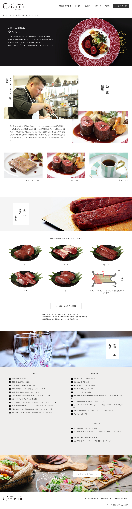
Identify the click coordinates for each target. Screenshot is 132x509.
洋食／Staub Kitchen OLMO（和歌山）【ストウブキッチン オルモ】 (94, 410)
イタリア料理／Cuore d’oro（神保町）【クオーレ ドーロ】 (29, 389)
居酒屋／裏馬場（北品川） (19, 378)
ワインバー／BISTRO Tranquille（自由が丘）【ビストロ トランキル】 (32, 412)
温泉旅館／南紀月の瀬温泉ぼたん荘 (84, 378)
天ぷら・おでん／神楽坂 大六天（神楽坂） (24, 399)
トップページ (7, 15)
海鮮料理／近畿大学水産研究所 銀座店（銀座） (25, 392)
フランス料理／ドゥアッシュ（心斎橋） (86, 428)
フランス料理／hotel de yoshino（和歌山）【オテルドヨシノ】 (92, 401)
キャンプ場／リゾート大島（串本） (84, 385)
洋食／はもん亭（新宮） (81, 414)
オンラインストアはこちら (86, 474)
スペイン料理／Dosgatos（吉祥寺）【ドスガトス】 (26, 385)
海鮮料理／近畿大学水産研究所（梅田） (86, 437)
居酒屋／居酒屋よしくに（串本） (84, 389)
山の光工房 (97, 6)
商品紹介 (87, 6)
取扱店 (107, 6)
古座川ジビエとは (65, 6)
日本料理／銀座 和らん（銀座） (21, 382)
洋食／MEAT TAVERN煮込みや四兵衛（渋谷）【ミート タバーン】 (31, 409)
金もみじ (78, 6)
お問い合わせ (104, 498)
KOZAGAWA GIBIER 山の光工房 (14, 7)
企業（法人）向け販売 (67, 306)
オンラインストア (121, 6)
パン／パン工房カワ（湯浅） (82, 392)
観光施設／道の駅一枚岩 (81, 382)
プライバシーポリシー (119, 498)
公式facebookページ (91, 498)
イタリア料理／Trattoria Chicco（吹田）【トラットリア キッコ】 (93, 441)
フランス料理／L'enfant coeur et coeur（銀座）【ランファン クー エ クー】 (33, 402)
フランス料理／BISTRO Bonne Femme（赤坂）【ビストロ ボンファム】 (33, 406)
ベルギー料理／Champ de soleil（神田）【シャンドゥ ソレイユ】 (30, 395)
